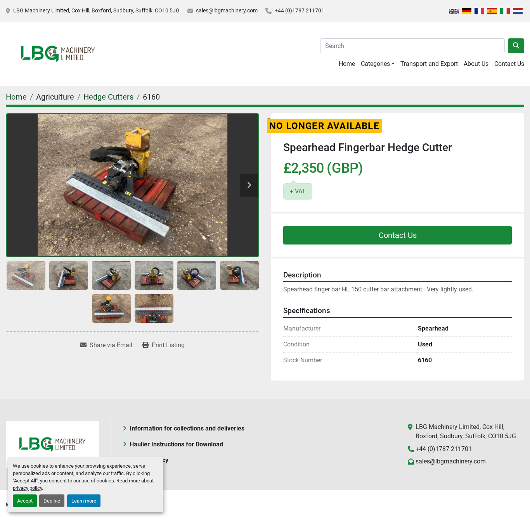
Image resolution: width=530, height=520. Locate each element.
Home (347, 63)
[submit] (516, 45)
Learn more (83, 501)
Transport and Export (429, 63)
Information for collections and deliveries (187, 428)
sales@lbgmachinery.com (227, 10)
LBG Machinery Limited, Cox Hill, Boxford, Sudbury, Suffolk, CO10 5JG (96, 10)
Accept (25, 501)
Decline (51, 501)
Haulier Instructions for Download (176, 444)
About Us (476, 63)
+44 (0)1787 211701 (299, 10)
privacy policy (27, 488)
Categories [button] (375, 63)
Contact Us (509, 63)
